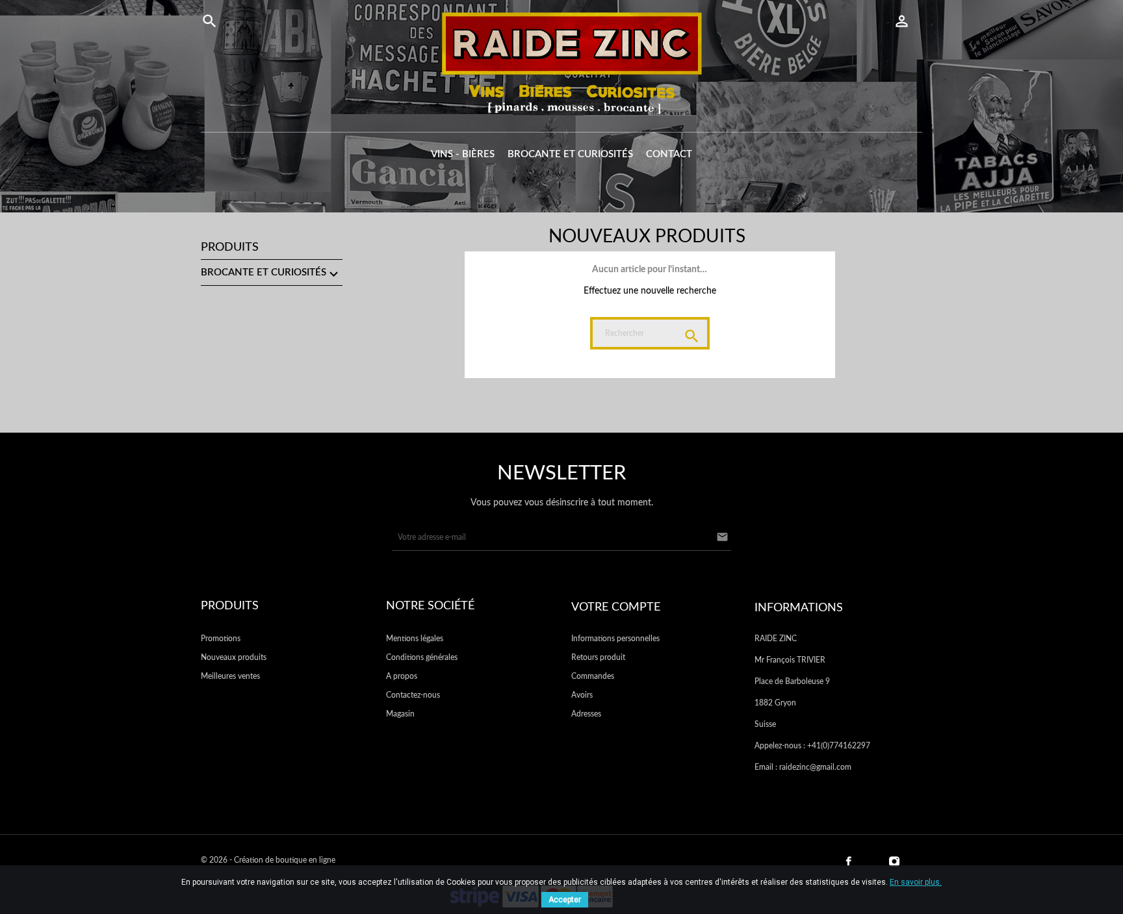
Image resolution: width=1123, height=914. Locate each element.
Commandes (592, 676)
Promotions (220, 638)
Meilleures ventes (230, 676)
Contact (669, 154)
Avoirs (582, 695)
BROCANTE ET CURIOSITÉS (570, 154)
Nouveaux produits (233, 657)
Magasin (400, 714)
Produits (230, 247)
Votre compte (615, 607)
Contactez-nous (413, 695)
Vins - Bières (463, 154)
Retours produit (598, 657)
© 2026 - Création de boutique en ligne (268, 860)
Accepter (565, 899)
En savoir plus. (916, 882)
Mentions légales (414, 638)
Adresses (586, 714)
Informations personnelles (615, 638)
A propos (401, 676)
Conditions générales (422, 657)
